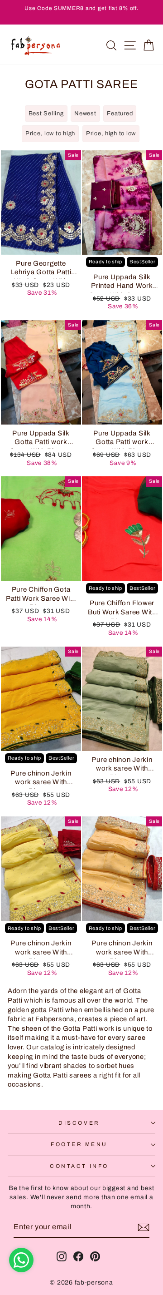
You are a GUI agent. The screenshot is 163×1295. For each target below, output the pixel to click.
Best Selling (46, 113)
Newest (85, 113)
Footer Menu (79, 1144)
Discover (79, 1123)
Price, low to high (50, 133)
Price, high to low (111, 133)
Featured (120, 113)
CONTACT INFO (79, 1166)
